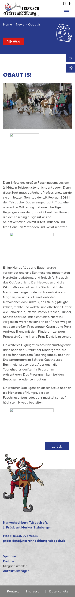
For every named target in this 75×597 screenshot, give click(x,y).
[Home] (23, 511)
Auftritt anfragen (16, 571)
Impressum (34, 591)
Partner (9, 561)
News (20, 24)
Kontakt (13, 591)
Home (7, 24)
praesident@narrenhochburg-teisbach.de (34, 540)
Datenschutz (58, 591)
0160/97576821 (25, 535)
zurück (57, 446)
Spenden (9, 556)
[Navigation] (67, 12)
